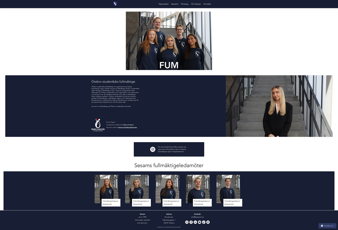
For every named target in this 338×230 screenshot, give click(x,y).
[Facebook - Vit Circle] (191, 222)
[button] (163, 4)
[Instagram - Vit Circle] (152, 149)
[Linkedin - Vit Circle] (195, 222)
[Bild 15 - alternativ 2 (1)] (208, 222)
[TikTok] (203, 222)
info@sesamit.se (197, 217)
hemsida (128, 106)
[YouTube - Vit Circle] (199, 222)
